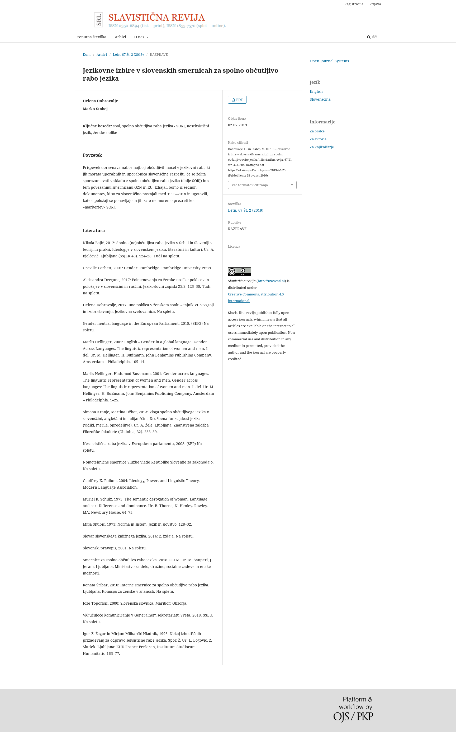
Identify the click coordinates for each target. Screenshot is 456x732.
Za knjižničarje (322, 147)
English (316, 91)
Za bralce (317, 131)
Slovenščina (320, 99)
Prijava (375, 4)
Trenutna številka (90, 36)
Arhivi (120, 36)
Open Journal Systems (329, 60)
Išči (373, 36)
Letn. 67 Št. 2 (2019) (128, 54)
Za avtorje (318, 139)
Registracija (353, 4)
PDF (239, 99)
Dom (87, 54)
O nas (139, 36)
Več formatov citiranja (250, 185)
